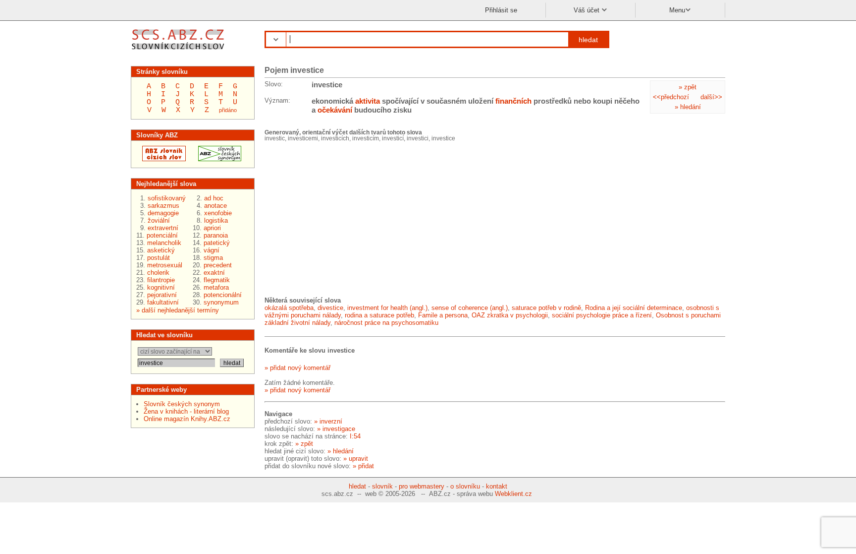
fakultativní (163, 302)
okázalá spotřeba (289, 307)
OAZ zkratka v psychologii (510, 315)
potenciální (162, 235)
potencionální (223, 295)
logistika (216, 220)
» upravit (355, 458)
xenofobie (218, 213)
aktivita (367, 101)
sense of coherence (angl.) (469, 307)
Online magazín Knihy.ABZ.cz (187, 419)
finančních (513, 101)
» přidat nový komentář (297, 367)
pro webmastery (421, 486)
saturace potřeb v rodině (546, 307)
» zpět (687, 87)
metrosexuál (164, 265)
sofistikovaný (167, 198)
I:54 (355, 436)
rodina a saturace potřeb (379, 315)
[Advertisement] (339, 218)
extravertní (163, 228)
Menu (677, 10)
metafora (216, 287)
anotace (215, 205)
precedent (218, 265)
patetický (217, 242)
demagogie (163, 213)
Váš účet (587, 10)
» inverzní (328, 421)
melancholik (164, 242)
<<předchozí (671, 97)
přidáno (228, 110)
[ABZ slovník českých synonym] (216, 159)
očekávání (335, 110)
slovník (382, 486)
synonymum (221, 302)
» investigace (336, 428)
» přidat (363, 466)
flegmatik (217, 280)
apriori (212, 228)
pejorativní (162, 295)
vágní (211, 250)
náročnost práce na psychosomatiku (386, 322)
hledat (588, 40)
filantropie (161, 280)
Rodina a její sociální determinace (633, 307)
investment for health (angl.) (387, 307)
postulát (158, 257)
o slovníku (465, 486)
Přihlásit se (501, 10)
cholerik (158, 272)
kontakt (496, 486)
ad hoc (213, 198)
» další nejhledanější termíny (177, 310)
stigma (213, 257)
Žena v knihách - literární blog (186, 411)
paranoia (216, 235)
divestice (330, 307)
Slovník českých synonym (182, 404)
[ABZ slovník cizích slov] (179, 51)
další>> (711, 97)
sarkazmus (163, 205)
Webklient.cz (513, 493)
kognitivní (161, 287)
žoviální (159, 220)
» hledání (688, 107)
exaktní (214, 272)
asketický (161, 250)
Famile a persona (443, 315)
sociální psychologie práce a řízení (602, 315)
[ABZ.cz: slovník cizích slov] (161, 159)
